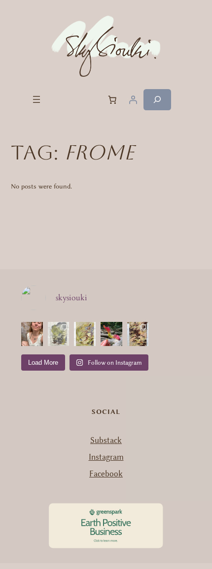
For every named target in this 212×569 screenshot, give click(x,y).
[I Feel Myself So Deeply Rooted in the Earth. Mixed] (138, 334)
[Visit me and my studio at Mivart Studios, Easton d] (32, 334)
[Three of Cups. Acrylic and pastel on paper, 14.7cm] (85, 334)
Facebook (106, 473)
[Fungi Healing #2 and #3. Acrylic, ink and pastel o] (59, 334)
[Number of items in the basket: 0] (112, 99)
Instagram (106, 457)
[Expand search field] (157, 99)
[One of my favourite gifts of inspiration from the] (111, 334)
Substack (106, 440)
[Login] (133, 99)
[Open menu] (36, 99)
